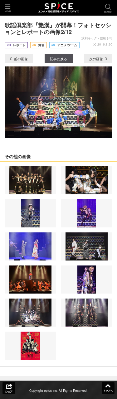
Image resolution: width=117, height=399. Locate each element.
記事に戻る (58, 58)
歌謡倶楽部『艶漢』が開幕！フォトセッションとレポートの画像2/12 (58, 28)
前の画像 (20, 58)
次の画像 (96, 58)
